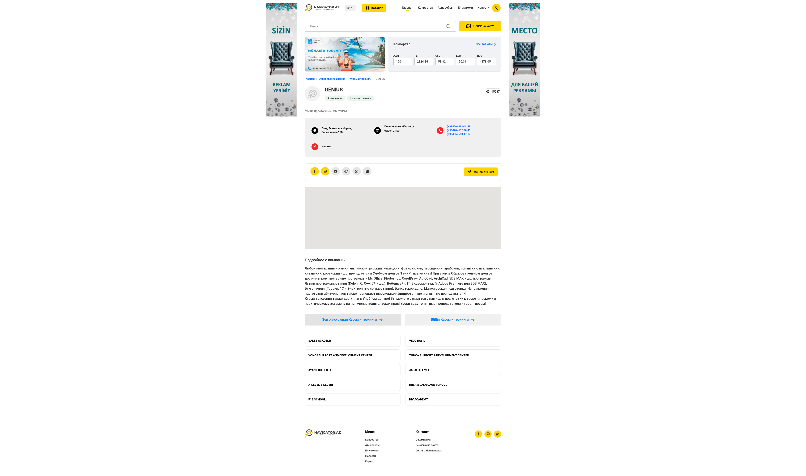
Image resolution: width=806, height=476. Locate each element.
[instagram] (488, 434)
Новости (483, 7)
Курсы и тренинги (360, 78)
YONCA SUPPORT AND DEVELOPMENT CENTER (340, 355)
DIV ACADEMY (418, 399)
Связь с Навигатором (429, 450)
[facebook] (478, 434)
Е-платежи (465, 7)
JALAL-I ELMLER (420, 370)
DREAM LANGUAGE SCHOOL (428, 384)
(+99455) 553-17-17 (458, 134)
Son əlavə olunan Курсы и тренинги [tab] (349, 320)
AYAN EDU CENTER (321, 370)
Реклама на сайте (427, 445)
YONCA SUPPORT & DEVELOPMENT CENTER (439, 355)
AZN (396, 55)
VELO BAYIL (417, 340)
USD (438, 55)
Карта (369, 461)
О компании (423, 439)
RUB (479, 55)
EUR (458, 55)
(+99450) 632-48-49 (458, 126)
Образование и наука (332, 78)
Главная (407, 7)
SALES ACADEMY (320, 340)
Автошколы (335, 98)
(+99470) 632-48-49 (458, 130)
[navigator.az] (323, 433)
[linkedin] (497, 434)
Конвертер (425, 7)
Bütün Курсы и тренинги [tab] (450, 320)
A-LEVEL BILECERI (320, 384)
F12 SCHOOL (317, 399)
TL (415, 55)
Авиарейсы (445, 7)
